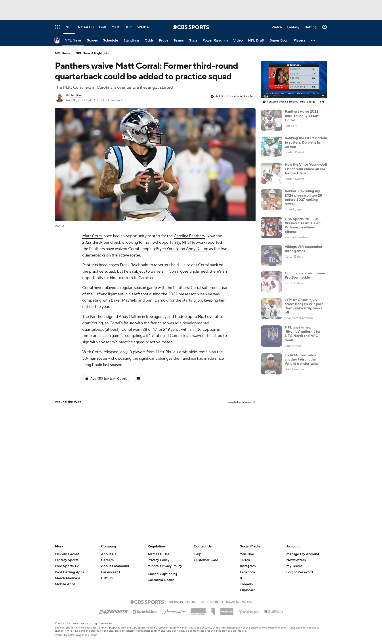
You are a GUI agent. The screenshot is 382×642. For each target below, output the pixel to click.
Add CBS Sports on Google (234, 96)
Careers (107, 560)
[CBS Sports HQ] (182, 601)
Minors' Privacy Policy (164, 566)
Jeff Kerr (76, 95)
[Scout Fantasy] (249, 611)
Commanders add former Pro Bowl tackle (305, 275)
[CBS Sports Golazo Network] (226, 601)
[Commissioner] (203, 610)
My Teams (294, 566)
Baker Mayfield (124, 300)
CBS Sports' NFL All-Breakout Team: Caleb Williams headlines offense (303, 225)
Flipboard (248, 590)
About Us (108, 554)
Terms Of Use (158, 554)
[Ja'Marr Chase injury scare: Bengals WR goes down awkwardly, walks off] (271, 308)
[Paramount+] (173, 610)
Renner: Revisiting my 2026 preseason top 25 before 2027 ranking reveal (303, 197)
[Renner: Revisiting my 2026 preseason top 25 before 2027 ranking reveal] (271, 199)
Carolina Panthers (189, 236)
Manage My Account (302, 554)
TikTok (245, 560)
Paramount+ (110, 572)
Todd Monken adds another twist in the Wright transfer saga (301, 359)
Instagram (248, 566)
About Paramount (115, 566)
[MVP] (226, 610)
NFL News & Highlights (92, 53)
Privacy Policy (158, 560)
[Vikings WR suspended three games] (271, 255)
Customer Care (206, 560)
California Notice (161, 580)
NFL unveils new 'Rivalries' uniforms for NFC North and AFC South (303, 333)
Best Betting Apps (69, 572)
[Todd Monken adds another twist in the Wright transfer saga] (271, 363)
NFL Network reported (202, 242)
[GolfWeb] (273, 612)
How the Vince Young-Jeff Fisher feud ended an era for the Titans (306, 168)
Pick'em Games (67, 554)
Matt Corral (92, 236)
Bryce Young (167, 248)
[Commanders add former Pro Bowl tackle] (271, 282)
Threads (246, 584)
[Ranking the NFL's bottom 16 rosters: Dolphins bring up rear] (271, 146)
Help (197, 554)
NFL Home (62, 53)
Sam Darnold (157, 300)
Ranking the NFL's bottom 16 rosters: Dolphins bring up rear (306, 142)
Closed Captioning (162, 574)
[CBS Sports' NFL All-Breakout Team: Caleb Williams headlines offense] (271, 227)
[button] (313, 40)
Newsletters (296, 560)
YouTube (247, 554)
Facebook (247, 572)
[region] (294, 79)
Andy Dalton (197, 248)
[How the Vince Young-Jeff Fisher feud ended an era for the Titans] (271, 173)
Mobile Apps (65, 584)
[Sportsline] (145, 611)
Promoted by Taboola (239, 402)
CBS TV (107, 578)
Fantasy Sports (66, 560)
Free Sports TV (67, 566)
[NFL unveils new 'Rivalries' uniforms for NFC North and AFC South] (271, 336)
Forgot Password (299, 572)
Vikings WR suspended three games (303, 249)
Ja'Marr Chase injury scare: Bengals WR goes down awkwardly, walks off (304, 306)
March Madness (67, 578)
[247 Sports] (113, 611)
